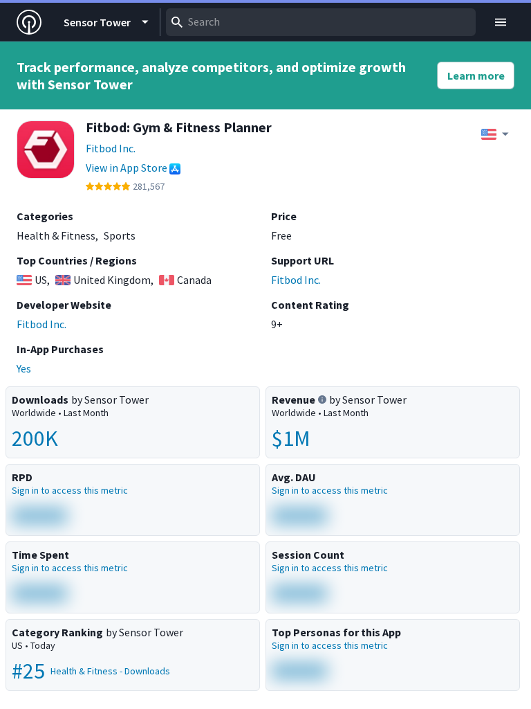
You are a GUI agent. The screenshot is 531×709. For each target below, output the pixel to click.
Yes (24, 368)
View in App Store (126, 167)
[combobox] (321, 22)
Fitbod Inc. (111, 148)
